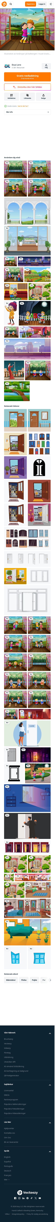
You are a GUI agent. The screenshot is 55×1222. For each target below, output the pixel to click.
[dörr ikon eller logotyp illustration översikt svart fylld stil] (14, 1138)
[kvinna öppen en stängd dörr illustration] (27, 1082)
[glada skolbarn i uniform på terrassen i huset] (15, 992)
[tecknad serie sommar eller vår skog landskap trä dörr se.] (15, 541)
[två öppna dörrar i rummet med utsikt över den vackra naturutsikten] (15, 168)
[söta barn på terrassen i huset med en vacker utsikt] (10, 297)
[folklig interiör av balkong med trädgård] (19, 431)
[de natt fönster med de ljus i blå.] (27, 1183)
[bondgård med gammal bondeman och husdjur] (17, 336)
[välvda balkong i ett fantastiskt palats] (27, 247)
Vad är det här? (23, 106)
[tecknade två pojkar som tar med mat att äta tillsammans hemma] (11, 419)
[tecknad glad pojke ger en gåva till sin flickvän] (17, 1158)
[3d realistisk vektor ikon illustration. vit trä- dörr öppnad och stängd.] (27, 797)
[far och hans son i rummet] (16, 353)
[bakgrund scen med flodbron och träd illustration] (17, 512)
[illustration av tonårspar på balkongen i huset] (15, 205)
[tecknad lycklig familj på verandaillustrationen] (13, 321)
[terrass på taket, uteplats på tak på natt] (20, 308)
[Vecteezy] (4, 4)
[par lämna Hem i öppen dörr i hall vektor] (20, 1062)
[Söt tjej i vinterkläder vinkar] (34, 375)
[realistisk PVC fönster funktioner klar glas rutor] (27, 856)
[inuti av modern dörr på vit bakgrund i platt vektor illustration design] (11, 1103)
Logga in (42, 4)
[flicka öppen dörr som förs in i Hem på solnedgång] (19, 1119)
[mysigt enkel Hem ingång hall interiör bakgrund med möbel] (15, 564)
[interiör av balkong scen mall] (27, 276)
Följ (46, 67)
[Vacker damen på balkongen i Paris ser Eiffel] (14, 470)
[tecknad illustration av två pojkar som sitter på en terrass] (17, 491)
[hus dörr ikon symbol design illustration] (15, 659)
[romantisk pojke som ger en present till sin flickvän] (15, 223)
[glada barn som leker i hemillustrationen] (15, 1029)
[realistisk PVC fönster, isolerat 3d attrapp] (15, 832)
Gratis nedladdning (27, 77)
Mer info (9, 111)
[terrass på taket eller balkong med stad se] (27, 448)
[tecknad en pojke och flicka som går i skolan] (15, 371)
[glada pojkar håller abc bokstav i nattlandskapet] (20, 401)
